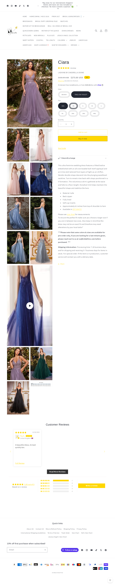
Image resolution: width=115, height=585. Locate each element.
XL (64, 114)
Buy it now (83, 139)
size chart (71, 214)
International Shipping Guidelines (33, 533)
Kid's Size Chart (87, 533)
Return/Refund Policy (53, 529)
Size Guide (62, 148)
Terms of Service (53, 533)
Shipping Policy (69, 529)
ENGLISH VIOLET (81, 95)
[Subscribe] (44, 549)
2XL (75, 114)
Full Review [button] (19, 463)
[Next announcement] (76, 6)
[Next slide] (104, 451)
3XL (85, 114)
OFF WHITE (77, 209)
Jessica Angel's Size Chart (57, 537)
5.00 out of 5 (29, 484)
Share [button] (62, 264)
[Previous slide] (10, 451)
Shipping (61, 81)
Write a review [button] (92, 485)
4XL (96, 114)
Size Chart (75, 533)
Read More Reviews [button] (57, 472)
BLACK (66, 95)
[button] (73, 16)
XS (73, 106)
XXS (63, 106)
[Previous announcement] (38, 6)
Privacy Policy (81, 529)
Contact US (40, 529)
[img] (20, 432)
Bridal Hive (59, 572)
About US (30, 529)
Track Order (65, 533)
